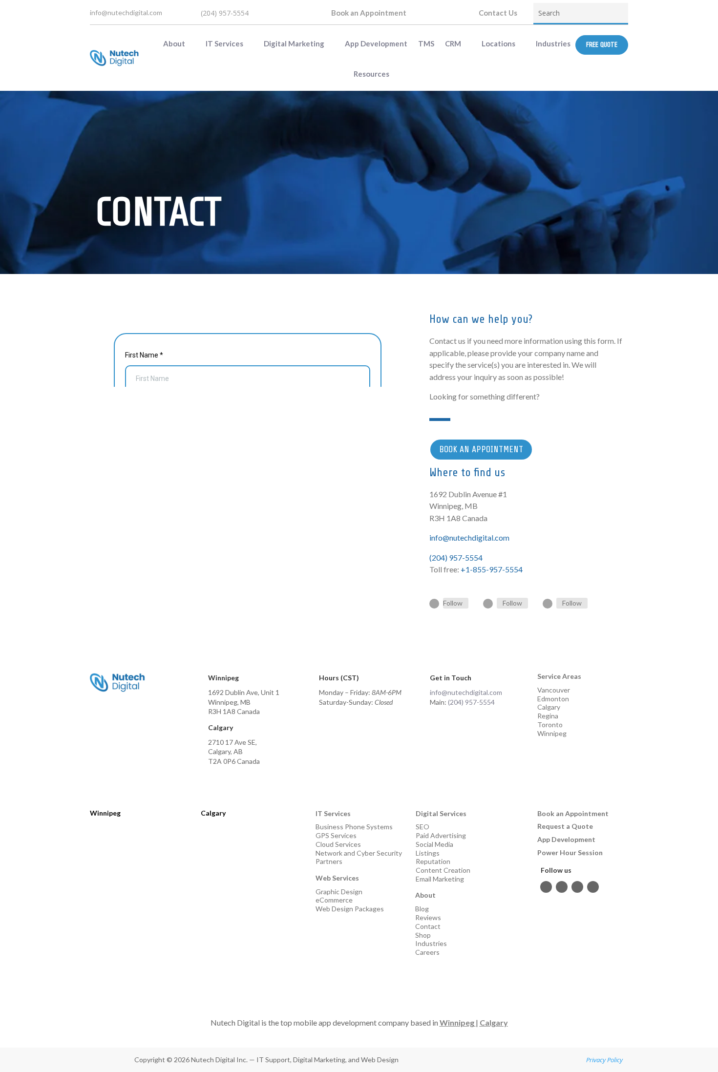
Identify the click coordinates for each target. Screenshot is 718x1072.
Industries (553, 43)
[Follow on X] (593, 887)
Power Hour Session (570, 852)
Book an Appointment (368, 12)
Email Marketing (440, 879)
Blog (422, 908)
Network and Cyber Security (359, 853)
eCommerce (334, 900)
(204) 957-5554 (225, 13)
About (174, 43)
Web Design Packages (350, 908)
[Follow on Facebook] (434, 604)
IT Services (224, 43)
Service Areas (559, 676)
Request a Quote (565, 826)
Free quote (601, 44)
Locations (498, 43)
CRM (453, 43)
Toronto (550, 724)
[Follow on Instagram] (488, 604)
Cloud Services (338, 844)
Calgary (548, 707)
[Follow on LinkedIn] (547, 604)
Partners (329, 861)
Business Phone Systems (354, 826)
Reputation (433, 861)
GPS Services (336, 835)
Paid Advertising (441, 835)
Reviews (428, 917)
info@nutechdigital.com (126, 12)
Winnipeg (552, 733)
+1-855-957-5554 (492, 569)
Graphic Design (339, 891)
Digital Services (441, 813)
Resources (371, 73)
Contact (428, 926)
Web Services (337, 878)
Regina (547, 716)
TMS (426, 43)
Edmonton (553, 698)
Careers (427, 952)
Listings (428, 853)
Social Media (434, 844)
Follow (453, 603)
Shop (423, 935)
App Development (376, 43)
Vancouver (553, 690)
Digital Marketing (294, 43)
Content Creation (443, 870)
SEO (422, 826)
